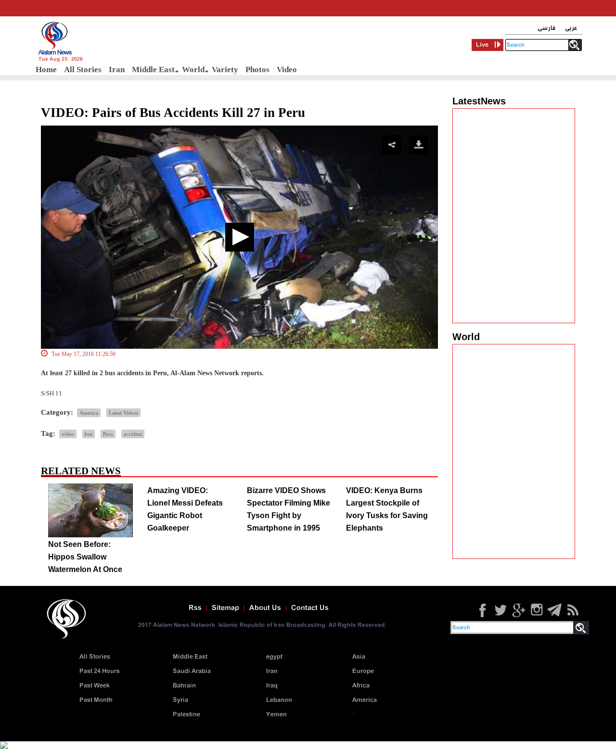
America (88, 413)
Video (287, 69)
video (68, 434)
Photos (257, 69)
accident (133, 434)
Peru (108, 434)
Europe (363, 671)
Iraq (272, 686)
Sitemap (225, 608)
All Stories (83, 69)
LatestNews (479, 101)
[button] (239, 237)
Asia (358, 657)
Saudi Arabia (192, 671)
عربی (571, 28)
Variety (225, 69)
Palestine (186, 715)
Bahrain (184, 686)
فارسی (546, 28)
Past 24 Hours (99, 671)
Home (46, 69)
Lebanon (279, 700)
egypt (274, 657)
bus (88, 434)
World (193, 69)
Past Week (94, 686)
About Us (265, 608)
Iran (117, 69)
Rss (195, 608)
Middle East (153, 69)
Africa (361, 686)
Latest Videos (123, 413)
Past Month (96, 700)
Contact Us (310, 608)
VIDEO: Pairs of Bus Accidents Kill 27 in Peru (173, 112)
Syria (180, 700)
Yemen (276, 715)
